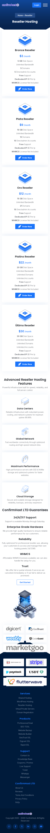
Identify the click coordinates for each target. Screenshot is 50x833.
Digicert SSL (25, 741)
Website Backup (25, 730)
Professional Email (25, 723)
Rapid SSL (25, 745)
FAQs (17, 802)
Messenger (25, 777)
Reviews (19, 791)
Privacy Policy (21, 799)
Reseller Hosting (25, 705)
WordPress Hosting (25, 701)
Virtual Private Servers (25, 709)
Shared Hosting (25, 698)
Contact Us (25, 755)
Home (20, 15)
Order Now (27, 89)
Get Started (25, 582)
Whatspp (25, 773)
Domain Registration (25, 712)
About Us (19, 788)
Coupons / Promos (25, 763)
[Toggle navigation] (45, 5)
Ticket (25, 770)
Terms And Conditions (24, 795)
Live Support (25, 766)
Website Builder (25, 734)
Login (36, 5)
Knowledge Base (25, 759)
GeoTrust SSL (25, 737)
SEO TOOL (25, 727)
